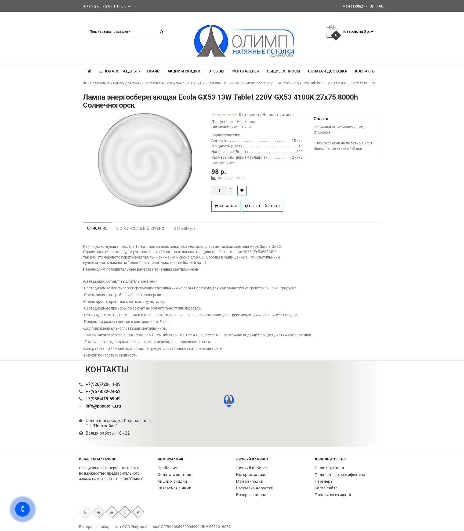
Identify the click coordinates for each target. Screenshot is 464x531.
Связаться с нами (175, 488)
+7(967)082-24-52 (103, 391)
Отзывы (216, 71)
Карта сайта (326, 488)
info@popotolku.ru (103, 406)
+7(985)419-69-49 (103, 398)
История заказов (252, 474)
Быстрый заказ (264, 206)
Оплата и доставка (327, 71)
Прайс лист (168, 468)
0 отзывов (248, 114)
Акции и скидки (184, 71)
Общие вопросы (283, 71)
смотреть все (223, 163)
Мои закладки (249, 481)
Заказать (227, 206)
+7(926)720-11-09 (103, 384)
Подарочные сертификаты (340, 474)
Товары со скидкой (333, 495)
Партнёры (324, 481)
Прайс (153, 71)
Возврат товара (251, 495)
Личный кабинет (252, 468)
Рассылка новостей (254, 488)
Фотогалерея (245, 71)
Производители (329, 468)
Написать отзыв (278, 114)
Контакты (365, 71)
